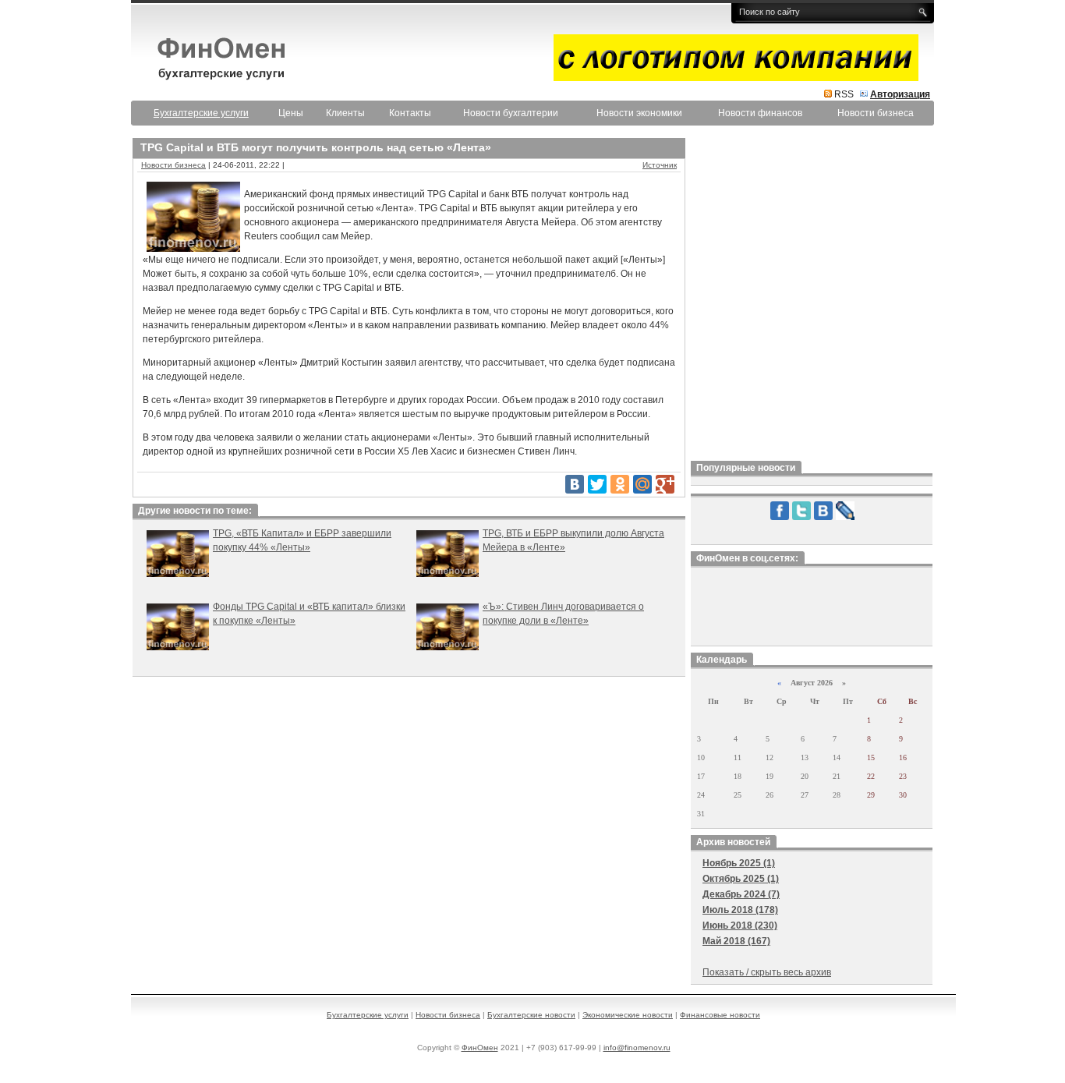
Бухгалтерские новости (531, 1014)
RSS (844, 94)
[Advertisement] (811, 295)
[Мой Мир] (642, 484)
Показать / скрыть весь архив (766, 972)
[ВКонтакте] (574, 484)
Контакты (410, 113)
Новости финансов (760, 113)
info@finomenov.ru (636, 1047)
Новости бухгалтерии (510, 113)
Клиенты (345, 113)
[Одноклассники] (619, 484)
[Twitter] (597, 484)
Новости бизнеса (875, 113)
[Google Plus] (665, 484)
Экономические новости (627, 1014)
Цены (290, 113)
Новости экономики (639, 113)
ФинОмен (480, 1047)
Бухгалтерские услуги (368, 1014)
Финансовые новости (720, 1014)
